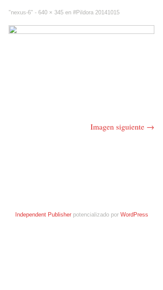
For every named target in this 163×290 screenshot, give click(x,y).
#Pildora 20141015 (96, 12)
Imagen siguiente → (122, 126)
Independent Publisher (43, 214)
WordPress (134, 214)
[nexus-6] (81, 31)
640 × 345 (50, 12)
